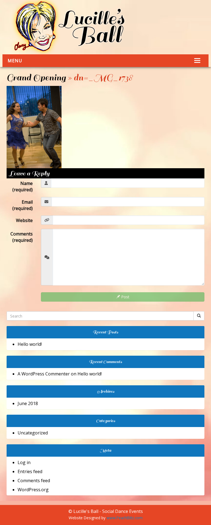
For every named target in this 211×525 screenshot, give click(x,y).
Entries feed (30, 471)
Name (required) (22, 186)
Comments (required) (21, 237)
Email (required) (22, 205)
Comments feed (34, 481)
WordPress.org (33, 490)
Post (124, 296)
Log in (24, 462)
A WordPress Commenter (44, 374)
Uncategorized (33, 433)
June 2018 (28, 403)
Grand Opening (36, 77)
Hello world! (30, 344)
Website (24, 220)
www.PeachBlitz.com (125, 517)
